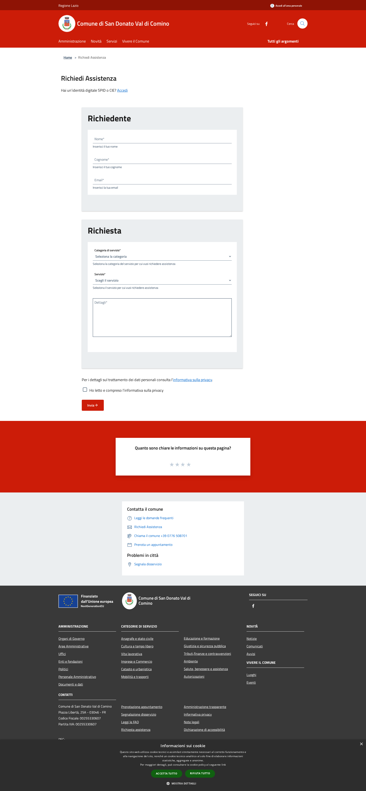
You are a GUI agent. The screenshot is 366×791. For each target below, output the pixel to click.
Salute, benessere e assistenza (206, 668)
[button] (183, 783)
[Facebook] (265, 23)
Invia (90, 405)
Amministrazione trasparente (205, 706)
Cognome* (101, 159)
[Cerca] (302, 23)
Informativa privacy (198, 714)
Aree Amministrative (73, 646)
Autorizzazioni (194, 676)
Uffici (62, 653)
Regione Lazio (68, 5)
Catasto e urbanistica (136, 669)
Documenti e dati (70, 684)
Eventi (251, 682)
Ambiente (191, 661)
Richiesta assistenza (135, 729)
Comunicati (255, 646)
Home (68, 57)
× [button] (361, 744)
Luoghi (251, 674)
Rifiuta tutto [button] (200, 773)
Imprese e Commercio (136, 661)
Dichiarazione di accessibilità (204, 729)
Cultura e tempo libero (137, 646)
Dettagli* (100, 302)
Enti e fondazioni (70, 661)
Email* (99, 180)
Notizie (252, 638)
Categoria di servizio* (107, 250)
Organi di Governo (71, 638)
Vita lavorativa (131, 653)
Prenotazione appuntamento (141, 706)
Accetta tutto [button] (166, 773)
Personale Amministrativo (77, 676)
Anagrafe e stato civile (137, 638)
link (224, 764)
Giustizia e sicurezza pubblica (205, 646)
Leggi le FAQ (130, 722)
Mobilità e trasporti (135, 676)
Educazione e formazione (202, 638)
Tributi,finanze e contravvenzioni (207, 653)
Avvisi (251, 653)
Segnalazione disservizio (138, 714)
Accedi (122, 90)
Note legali (191, 722)
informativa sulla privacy (192, 380)
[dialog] (183, 765)
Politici (63, 669)
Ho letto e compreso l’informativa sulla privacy (126, 390)
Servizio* (99, 274)
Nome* (99, 138)
